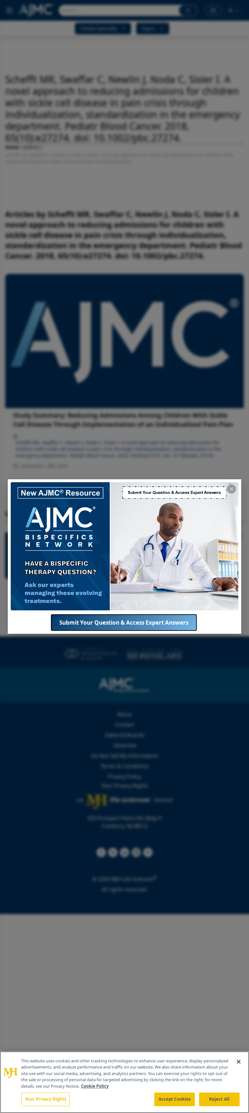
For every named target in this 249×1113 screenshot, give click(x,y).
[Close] (238, 1062)
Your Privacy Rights (45, 1099)
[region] (124, 1082)
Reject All (219, 1099)
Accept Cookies (175, 1099)
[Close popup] (231, 489)
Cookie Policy (95, 1086)
